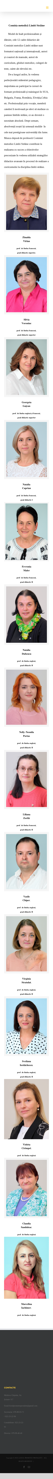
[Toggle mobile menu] (47, 7)
